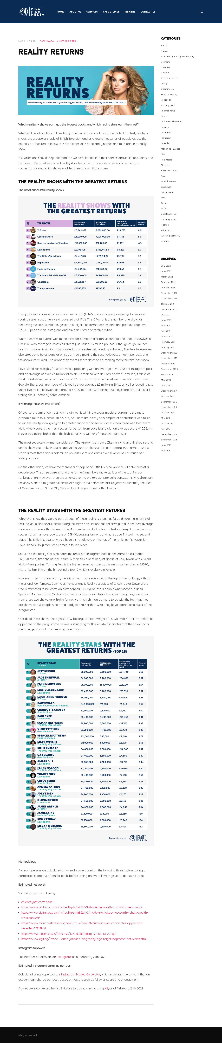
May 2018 (165, 418)
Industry (165, 116)
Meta (163, 154)
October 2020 (168, 363)
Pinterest (165, 165)
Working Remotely (170, 235)
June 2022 (166, 271)
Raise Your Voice (169, 170)
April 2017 (165, 429)
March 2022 (167, 276)
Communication (169, 78)
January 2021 (167, 347)
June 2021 (166, 320)
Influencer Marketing (171, 121)
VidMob (165, 224)
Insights (165, 127)
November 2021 (169, 298)
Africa (164, 45)
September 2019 (169, 401)
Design (164, 83)
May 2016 (165, 450)
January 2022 (168, 287)
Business (165, 67)
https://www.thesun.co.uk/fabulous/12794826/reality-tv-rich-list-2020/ (68, 934)
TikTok (164, 197)
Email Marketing (169, 94)
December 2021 (169, 293)
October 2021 (167, 304)
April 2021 (165, 331)
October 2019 (168, 396)
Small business (168, 181)
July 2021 (165, 314)
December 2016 (169, 434)
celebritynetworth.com (36, 902)
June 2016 (166, 445)
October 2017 (167, 423)
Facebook (166, 99)
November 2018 (169, 407)
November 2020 (169, 358)
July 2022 (166, 265)
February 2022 (168, 282)
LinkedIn (165, 143)
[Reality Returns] (86, 90)
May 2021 (165, 325)
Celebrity (165, 72)
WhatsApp (166, 230)
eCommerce (167, 89)
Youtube (165, 241)
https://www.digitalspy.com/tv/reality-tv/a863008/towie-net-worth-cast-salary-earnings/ (81, 907)
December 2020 (169, 352)
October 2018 (168, 412)
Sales (163, 176)
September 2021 (169, 309)
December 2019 (169, 390)
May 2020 (166, 380)
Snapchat (166, 187)
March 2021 (166, 336)
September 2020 (169, 369)
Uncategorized (66, 41)
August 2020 (167, 374)
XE (106, 988)
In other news (168, 110)
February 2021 (168, 342)
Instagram (64, 957)
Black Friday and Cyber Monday (177, 56)
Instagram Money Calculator (80, 974)
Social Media (167, 192)
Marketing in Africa (170, 148)
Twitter (164, 203)
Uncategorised (168, 214)
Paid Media (166, 159)
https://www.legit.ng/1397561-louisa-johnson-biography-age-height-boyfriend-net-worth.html (83, 939)
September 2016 (169, 439)
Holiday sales (168, 105)
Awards (164, 51)
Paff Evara (47, 41)
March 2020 (167, 385)
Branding (165, 62)
